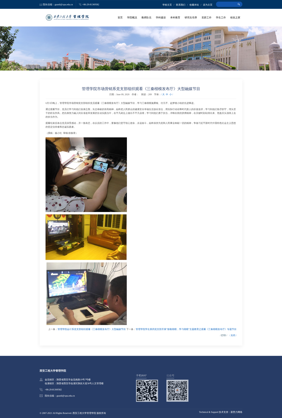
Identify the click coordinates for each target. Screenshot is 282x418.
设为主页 (207, 5)
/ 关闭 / (232, 335)
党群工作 (207, 17)
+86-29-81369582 (90, 4)
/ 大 (163, 94)
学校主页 (167, 5)
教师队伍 (146, 17)
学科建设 (161, 17)
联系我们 (180, 5)
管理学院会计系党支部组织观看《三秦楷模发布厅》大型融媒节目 (92, 329)
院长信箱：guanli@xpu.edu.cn (58, 4)
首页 (120, 17)
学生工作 (221, 17)
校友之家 (235, 17)
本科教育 (175, 17)
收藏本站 (194, 5)
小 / (171, 94)
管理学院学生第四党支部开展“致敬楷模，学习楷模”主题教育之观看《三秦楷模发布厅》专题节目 (186, 329)
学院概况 (132, 17)
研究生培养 (191, 17)
